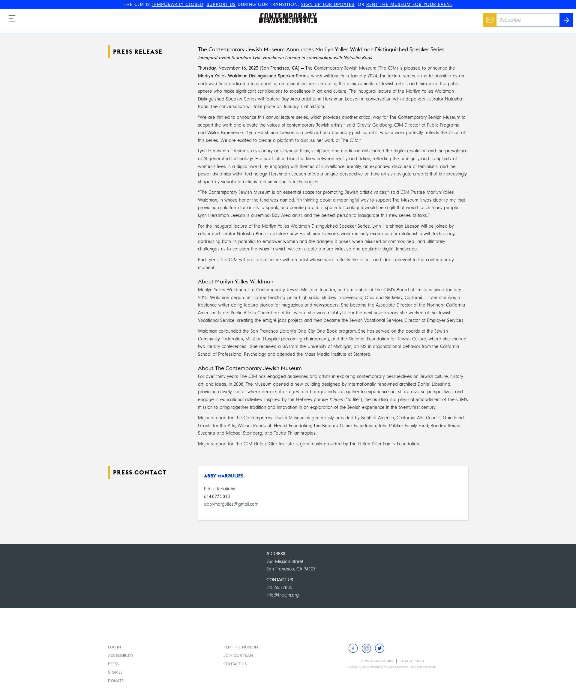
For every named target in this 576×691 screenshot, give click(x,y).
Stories (115, 672)
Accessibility (121, 655)
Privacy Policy (412, 661)
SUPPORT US (221, 4)
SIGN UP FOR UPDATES (327, 4)
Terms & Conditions (376, 661)
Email (488, 16)
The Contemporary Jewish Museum (285, 13)
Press (113, 664)
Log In (114, 647)
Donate (116, 680)
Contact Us (235, 664)
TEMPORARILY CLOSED (177, 4)
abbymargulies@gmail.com (231, 504)
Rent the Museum (241, 647)
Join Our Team (238, 655)
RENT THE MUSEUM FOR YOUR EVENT (409, 4)
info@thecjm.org (282, 595)
